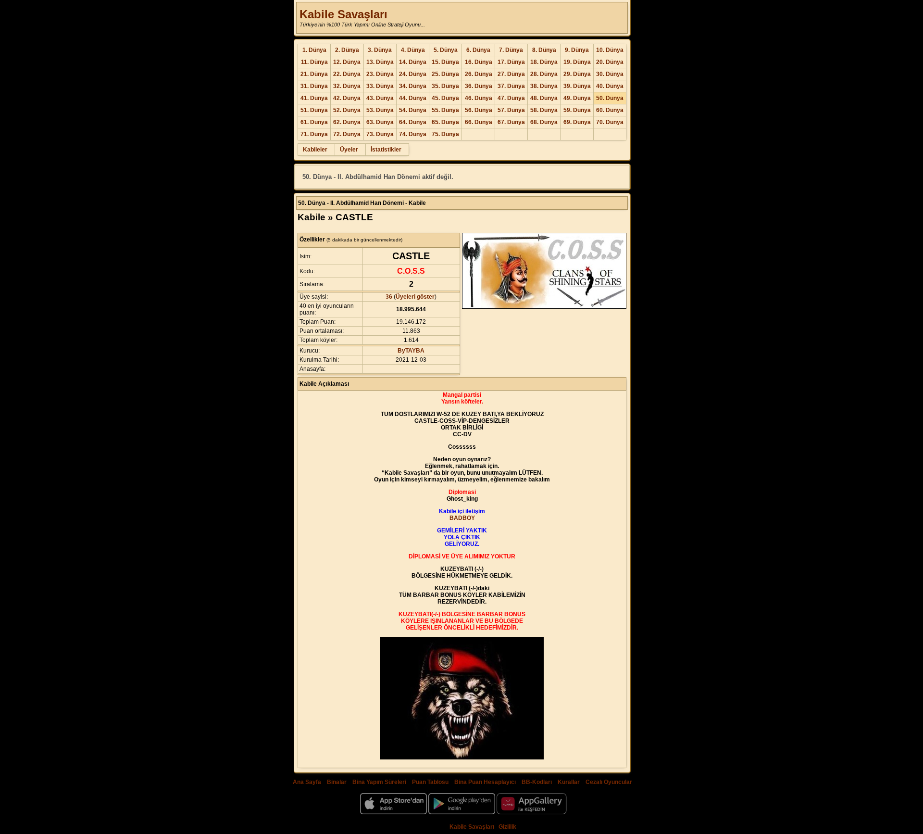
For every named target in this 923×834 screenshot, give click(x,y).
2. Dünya (347, 50)
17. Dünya (511, 62)
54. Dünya (412, 110)
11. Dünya (314, 62)
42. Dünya (347, 98)
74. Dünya (412, 134)
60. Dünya (610, 110)
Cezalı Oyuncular (609, 782)
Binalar (337, 782)
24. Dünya (412, 74)
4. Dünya (413, 50)
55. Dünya (445, 110)
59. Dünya (577, 110)
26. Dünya (478, 74)
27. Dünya (511, 74)
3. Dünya (380, 50)
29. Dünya (577, 74)
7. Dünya (511, 50)
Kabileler (315, 149)
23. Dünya (380, 74)
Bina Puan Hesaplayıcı (485, 782)
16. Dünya (478, 62)
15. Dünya (445, 62)
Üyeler (349, 149)
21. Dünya (314, 74)
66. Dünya (478, 122)
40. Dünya (610, 86)
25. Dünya (445, 74)
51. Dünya (314, 110)
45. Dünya (445, 98)
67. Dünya (511, 122)
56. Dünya (478, 110)
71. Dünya (314, 134)
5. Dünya (446, 50)
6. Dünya (478, 50)
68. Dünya (544, 122)
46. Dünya (478, 98)
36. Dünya (478, 86)
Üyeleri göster (415, 296)
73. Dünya (380, 134)
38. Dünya (544, 86)
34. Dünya (412, 86)
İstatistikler (386, 149)
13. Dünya (380, 62)
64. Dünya (412, 122)
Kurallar (569, 782)
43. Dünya (380, 98)
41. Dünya (314, 98)
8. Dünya (544, 50)
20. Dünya (610, 62)
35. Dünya (445, 86)
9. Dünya (577, 50)
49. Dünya (577, 98)
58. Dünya (544, 110)
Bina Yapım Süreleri (379, 782)
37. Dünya (511, 86)
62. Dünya (347, 122)
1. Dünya (314, 50)
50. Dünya (610, 98)
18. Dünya (544, 62)
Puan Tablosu (430, 782)
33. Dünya (380, 86)
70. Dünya (610, 122)
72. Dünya (347, 134)
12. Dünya (347, 62)
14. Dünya (412, 62)
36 (389, 296)
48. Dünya (544, 98)
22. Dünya (347, 74)
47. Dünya (511, 98)
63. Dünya (380, 122)
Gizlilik (507, 826)
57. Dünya (511, 110)
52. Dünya (347, 110)
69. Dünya (577, 122)
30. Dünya (610, 74)
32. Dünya (347, 86)
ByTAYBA (411, 350)
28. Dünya (544, 74)
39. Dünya (577, 86)
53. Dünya (380, 110)
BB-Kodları (537, 782)
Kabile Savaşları (343, 14)
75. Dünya (445, 134)
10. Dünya (610, 50)
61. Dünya (314, 122)
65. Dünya (445, 122)
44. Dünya (412, 98)
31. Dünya (314, 86)
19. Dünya (577, 62)
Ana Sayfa (307, 782)
